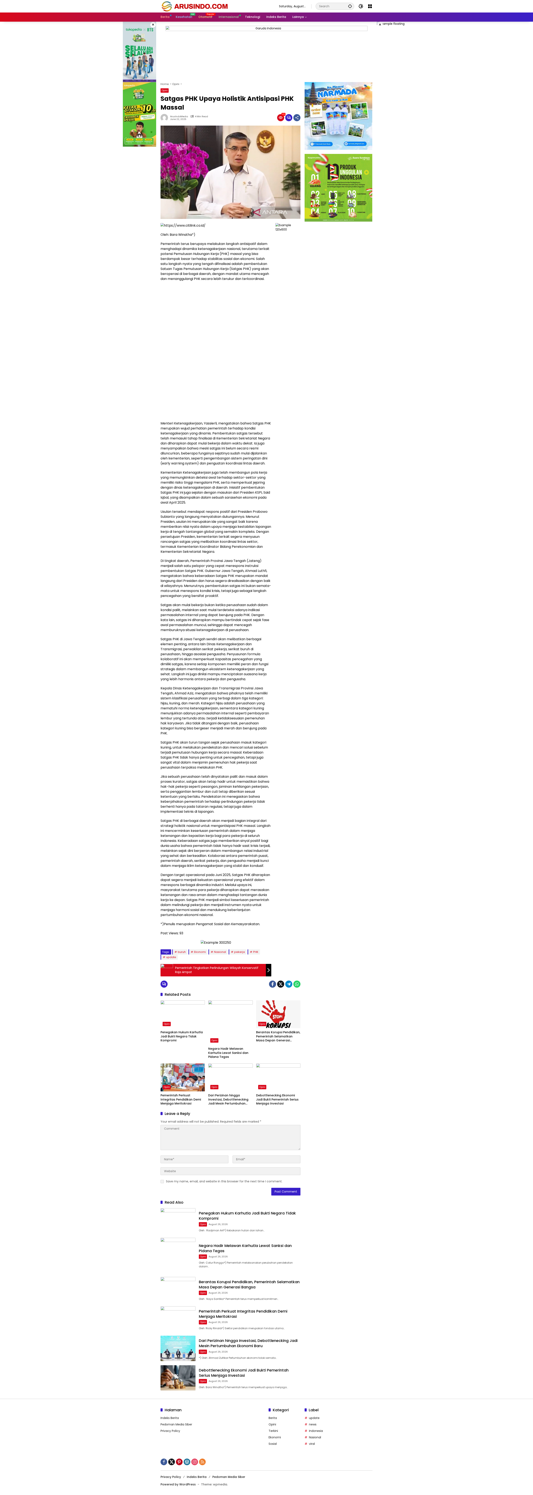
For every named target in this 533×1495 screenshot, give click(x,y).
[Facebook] (272, 984)
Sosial (273, 1444)
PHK (255, 952)
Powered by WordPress (178, 1484)
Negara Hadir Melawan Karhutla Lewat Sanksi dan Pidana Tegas (228, 1053)
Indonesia (316, 1431)
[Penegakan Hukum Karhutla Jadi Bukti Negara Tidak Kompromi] (183, 1014)
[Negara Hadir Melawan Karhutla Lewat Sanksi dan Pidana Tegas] (230, 1022)
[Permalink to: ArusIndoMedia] (165, 117)
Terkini (273, 1431)
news (312, 1424)
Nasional (220, 952)
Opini (165, 90)
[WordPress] (187, 1462)
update (171, 957)
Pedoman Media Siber (176, 1424)
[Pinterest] (179, 1462)
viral (312, 1444)
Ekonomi (200, 952)
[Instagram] (194, 1462)
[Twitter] (280, 984)
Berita (273, 1418)
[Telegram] (288, 984)
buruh (182, 952)
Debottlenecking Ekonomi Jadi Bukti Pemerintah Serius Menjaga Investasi (277, 1099)
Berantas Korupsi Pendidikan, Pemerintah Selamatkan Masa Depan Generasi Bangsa (278, 1036)
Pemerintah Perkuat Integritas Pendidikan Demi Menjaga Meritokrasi (181, 1099)
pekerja (239, 952)
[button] (350, 6)
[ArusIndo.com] (216, 6)
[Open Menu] (369, 6)
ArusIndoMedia (179, 116)
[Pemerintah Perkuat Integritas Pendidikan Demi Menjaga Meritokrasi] (183, 1077)
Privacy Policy (170, 1431)
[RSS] (202, 1462)
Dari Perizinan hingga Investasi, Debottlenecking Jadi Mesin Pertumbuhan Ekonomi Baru (228, 1099)
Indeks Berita (170, 1418)
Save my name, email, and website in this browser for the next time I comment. (224, 1181)
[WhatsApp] (296, 984)
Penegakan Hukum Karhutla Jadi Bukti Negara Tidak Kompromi (182, 1036)
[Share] (296, 117)
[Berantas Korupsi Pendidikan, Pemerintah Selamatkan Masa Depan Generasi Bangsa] (278, 1014)
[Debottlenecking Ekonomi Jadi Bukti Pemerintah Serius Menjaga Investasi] (278, 1077)
